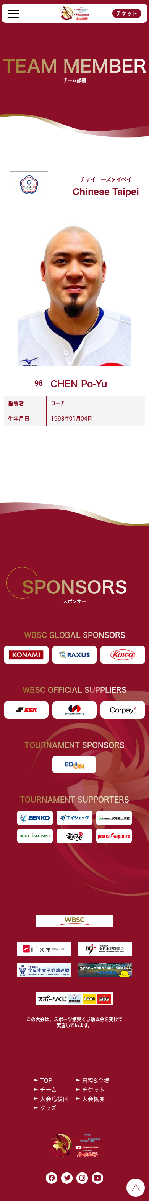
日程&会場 (96, 1080)
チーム (48, 1089)
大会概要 (93, 1099)
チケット (127, 13)
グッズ (48, 1108)
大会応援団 (54, 1099)
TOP (46, 1080)
